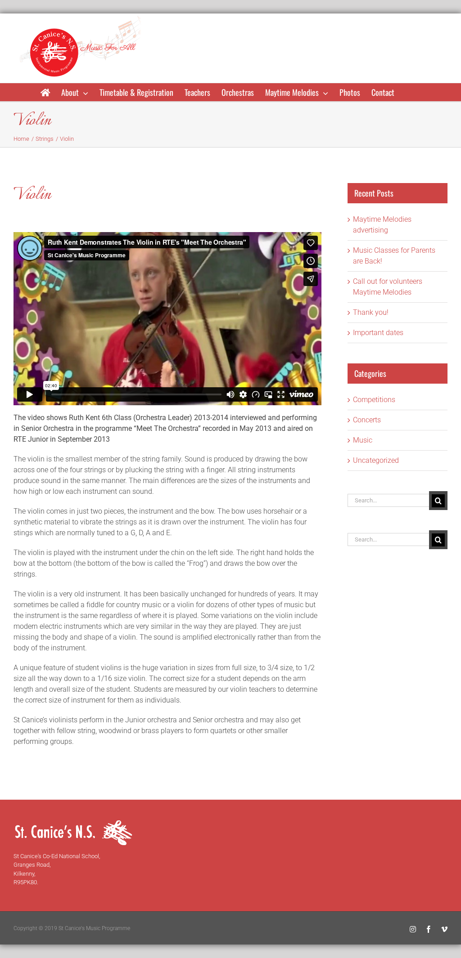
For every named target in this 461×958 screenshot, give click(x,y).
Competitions (374, 399)
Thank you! (371, 312)
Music (362, 440)
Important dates (378, 332)
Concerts (367, 420)
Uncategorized (376, 460)
